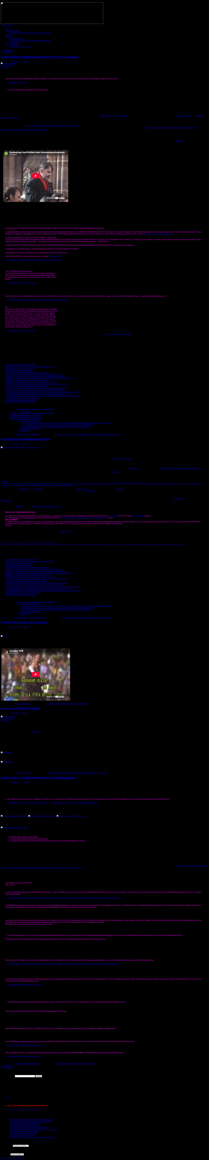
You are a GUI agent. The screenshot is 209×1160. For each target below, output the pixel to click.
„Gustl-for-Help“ (24, 489)
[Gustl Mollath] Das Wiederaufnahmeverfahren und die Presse (31, 1122)
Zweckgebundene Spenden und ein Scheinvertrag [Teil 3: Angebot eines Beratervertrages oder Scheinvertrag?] (43, 396)
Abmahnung (59, 1064)
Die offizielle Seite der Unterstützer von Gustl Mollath (34, 409)
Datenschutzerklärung (17, 39)
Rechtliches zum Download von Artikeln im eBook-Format (30, 33)
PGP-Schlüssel (15, 43)
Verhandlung (90, 434)
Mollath (82, 434)
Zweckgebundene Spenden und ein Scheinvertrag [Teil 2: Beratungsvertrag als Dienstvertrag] (37, 394)
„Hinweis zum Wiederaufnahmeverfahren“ (46, 506)
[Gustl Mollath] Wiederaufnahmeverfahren (19, 402)
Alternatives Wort (53, 773)
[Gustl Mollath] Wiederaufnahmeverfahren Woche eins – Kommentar (40, 56)
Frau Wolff (19, 506)
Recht (38, 434)
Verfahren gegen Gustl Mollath (30, 421)
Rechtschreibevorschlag (88, 773)
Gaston (25, 61)
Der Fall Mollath (24, 431)
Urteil (95, 1064)
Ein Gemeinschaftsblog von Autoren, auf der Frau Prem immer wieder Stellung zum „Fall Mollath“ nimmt (57, 425)
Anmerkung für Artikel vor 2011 (21, 46)
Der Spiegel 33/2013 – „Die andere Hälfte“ (113, 116)
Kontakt (8, 35)
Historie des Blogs (11, 44)
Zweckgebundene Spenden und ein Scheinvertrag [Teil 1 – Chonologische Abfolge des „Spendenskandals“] (42, 392)
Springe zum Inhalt (7, 25)
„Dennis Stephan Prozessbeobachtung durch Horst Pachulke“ (180, 468)
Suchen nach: (9, 1076)
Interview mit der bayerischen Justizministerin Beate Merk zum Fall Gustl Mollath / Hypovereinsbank (54, 427)
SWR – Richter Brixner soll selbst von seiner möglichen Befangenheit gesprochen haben (37, 300)
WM (87, 704)
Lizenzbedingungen (12, 31)
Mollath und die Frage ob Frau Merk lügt (19, 368)
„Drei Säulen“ (25, 411)
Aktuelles (17, 434)
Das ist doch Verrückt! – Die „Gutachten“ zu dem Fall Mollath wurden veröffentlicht (34, 390)
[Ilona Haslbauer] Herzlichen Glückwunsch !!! (26, 1124)
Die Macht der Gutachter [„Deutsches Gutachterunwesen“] (30, 1127)
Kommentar (75, 434)
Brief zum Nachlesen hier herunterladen (158, 234)
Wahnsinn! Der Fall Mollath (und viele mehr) (20, 365)
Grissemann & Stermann (76, 704)
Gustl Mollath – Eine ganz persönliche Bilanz (20, 400)
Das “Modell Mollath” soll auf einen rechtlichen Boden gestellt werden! (29, 366)
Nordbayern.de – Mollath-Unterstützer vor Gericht (24, 985)
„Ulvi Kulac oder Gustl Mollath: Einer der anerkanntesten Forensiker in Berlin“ (52, 126)
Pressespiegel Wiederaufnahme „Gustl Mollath (25, 415)
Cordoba (49, 704)
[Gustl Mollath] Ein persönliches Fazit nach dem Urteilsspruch (31, 1120)
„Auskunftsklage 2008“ (182, 116)
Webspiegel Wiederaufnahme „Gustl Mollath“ (25, 419)
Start (6, 29)
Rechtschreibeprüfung (71, 773)
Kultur (33, 618)
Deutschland (57, 704)
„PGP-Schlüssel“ (179, 499)
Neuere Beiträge (7, 52)
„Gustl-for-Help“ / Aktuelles (121, 459)
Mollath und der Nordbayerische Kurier (18, 370)
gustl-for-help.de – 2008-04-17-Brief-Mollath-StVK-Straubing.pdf (74, 803)
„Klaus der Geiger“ (67, 483)
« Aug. (7, 1097)
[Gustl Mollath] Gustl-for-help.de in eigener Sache (22, 398)
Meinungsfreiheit (70, 1064)
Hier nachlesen (56, 256)
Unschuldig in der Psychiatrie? (30, 429)
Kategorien (9, 1146)
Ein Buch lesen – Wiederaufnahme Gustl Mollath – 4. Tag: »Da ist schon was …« (35, 260)
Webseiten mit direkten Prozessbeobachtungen (25, 417)
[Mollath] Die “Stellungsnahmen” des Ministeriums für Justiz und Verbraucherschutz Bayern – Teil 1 (39, 378)
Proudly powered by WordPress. (12, 1158)
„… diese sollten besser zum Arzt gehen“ (117, 334)
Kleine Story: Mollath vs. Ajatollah (20, 708)
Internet (23, 773)
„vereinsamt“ (179, 141)
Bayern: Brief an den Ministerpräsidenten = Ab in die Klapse (26, 386)
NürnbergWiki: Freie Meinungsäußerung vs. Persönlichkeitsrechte (38, 777)
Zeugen (117, 434)
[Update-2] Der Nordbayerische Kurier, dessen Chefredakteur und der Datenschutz (33, 374)
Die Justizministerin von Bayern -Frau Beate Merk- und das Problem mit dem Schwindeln (36, 388)
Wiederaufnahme (108, 434)
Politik (33, 434)
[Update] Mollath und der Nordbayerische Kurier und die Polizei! (27, 372)
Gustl (58, 434)
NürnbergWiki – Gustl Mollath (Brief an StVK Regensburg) (27, 803)
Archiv (7, 1154)
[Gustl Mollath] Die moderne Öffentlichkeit (24, 1125)
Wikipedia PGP (6, 501)
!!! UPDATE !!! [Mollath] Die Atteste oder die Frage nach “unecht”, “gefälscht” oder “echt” (36, 384)
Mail (61, 773)
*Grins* (17, 704)
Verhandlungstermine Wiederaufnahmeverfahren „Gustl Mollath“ (32, 413)
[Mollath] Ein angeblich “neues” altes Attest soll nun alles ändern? (28, 380)
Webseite (98, 434)
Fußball (65, 704)
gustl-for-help (65, 434)
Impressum (9, 37)
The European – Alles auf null (17, 82)
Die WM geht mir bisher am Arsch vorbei (24, 622)
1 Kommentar (102, 773)
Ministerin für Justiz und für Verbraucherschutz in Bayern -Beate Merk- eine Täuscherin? (35, 376)
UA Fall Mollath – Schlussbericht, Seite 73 (21, 283)
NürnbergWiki (88, 1064)
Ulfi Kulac (114, 472)
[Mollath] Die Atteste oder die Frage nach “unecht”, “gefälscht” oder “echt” (31, 382)
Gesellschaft (26, 434)
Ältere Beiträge (7, 50)
